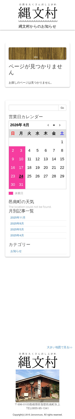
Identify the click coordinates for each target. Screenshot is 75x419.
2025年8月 (17, 223)
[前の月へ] (46, 125)
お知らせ (16, 251)
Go (62, 107)
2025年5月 (17, 229)
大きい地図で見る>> (59, 347)
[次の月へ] (62, 125)
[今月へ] (54, 125)
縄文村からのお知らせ (37, 26)
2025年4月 (17, 235)
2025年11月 (17, 217)
